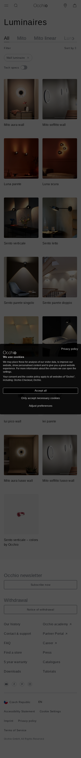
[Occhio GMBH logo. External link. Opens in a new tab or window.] (9, 352)
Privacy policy (69, 348)
